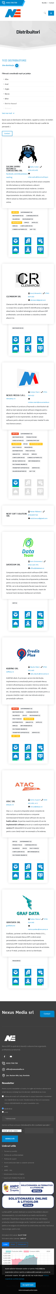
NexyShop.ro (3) (18, 437)
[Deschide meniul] (51, 13)
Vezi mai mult (7, 113)
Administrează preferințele (28, 1290)
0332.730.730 (11, 3)
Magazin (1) (16, 961)
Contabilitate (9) (32, 712)
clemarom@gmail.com (38, 300)
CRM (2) (26, 222)
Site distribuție (8, 65)
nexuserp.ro (10, 398)
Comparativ (22, 1244)
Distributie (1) (18, 722)
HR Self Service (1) (19, 461)
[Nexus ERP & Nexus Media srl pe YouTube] (10, 1056)
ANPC (6, 1166)
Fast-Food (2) (17, 447)
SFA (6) (25, 444)
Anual (13, 1244)
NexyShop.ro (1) (18, 328)
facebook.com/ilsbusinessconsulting (17, 175)
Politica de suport (10, 1159)
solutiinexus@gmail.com (38, 518)
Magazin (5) (28, 447)
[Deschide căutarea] (45, 13)
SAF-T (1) (32, 229)
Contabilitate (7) (32, 216)
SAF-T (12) (16, 736)
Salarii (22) (16, 444)
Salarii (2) (16, 848)
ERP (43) (15, 434)
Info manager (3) (26, 726)
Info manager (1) (34, 461)
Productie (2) (17, 845)
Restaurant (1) (35, 715)
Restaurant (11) (36, 444)
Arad (6, 84)
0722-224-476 (33, 565)
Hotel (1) (35, 222)
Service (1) (35, 468)
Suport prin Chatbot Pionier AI (14, 1178)
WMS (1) (15, 226)
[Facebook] (4, 1056)
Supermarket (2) (25, 841)
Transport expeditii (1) (21, 468)
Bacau (7, 94)
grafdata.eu (10, 925)
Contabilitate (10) (32, 440)
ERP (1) (15, 603)
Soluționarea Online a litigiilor (14, 1174)
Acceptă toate (28, 1285)
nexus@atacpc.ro (36, 807)
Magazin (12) (17, 222)
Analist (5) (16, 454)
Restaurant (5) (28, 219)
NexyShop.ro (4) (18, 216)
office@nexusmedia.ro (15, 1069)
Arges (7, 89)
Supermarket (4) (26, 212)
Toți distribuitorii (14, 60)
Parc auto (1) (30, 451)
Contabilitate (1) (31, 845)
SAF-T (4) (32, 471)
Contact (51, 3)
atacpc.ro (10, 805)
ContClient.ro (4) (18, 457)
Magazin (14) (28, 719)
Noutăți (44, 3)
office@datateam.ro (37, 568)
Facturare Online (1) (20, 464)
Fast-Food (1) (17, 719)
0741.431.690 (33, 170)
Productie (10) (31, 437)
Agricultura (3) (18, 440)
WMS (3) (15, 726)
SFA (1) (25, 715)
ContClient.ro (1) (26, 226)
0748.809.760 (33, 515)
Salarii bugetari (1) (19, 471)
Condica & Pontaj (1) (34, 457)
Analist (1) (29, 722)
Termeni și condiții (10, 1151)
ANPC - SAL (8, 1170)
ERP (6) (15, 841)
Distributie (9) (18, 451)
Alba (6, 79)
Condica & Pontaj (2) (20, 229)
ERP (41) (15, 709)
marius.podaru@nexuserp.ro (38, 929)
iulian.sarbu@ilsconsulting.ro (38, 177)
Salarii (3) (16, 715)
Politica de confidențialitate (13, 1155)
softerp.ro (10, 672)
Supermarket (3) (26, 434)
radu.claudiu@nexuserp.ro (39, 674)
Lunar (5, 1244)
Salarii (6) (16, 219)
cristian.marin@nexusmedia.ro (38, 402)
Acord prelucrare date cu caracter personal (19, 1163)
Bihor (7, 99)
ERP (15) (15, 212)
